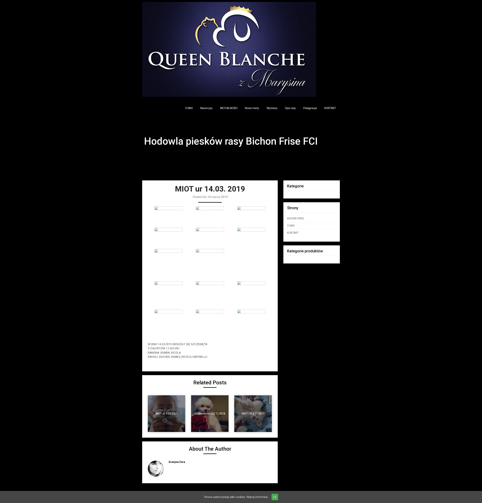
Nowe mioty (252, 108)
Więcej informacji (257, 497)
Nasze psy (206, 108)
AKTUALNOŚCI (228, 108)
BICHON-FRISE (295, 218)
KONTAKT (330, 108)
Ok (274, 497)
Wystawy (272, 108)
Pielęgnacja (310, 108)
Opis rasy (290, 108)
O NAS (189, 108)
